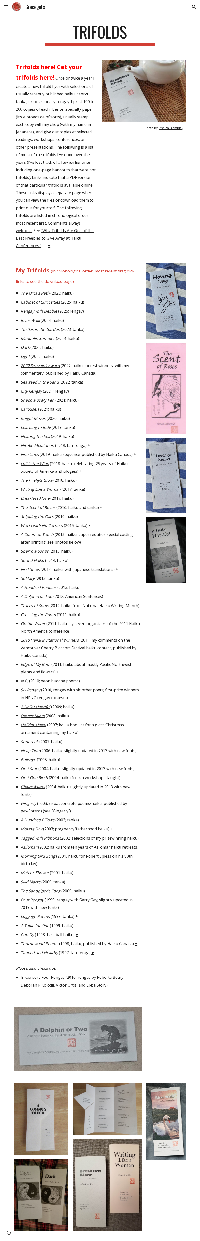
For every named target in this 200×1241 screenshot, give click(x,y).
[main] (100, 34)
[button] (6, 6)
